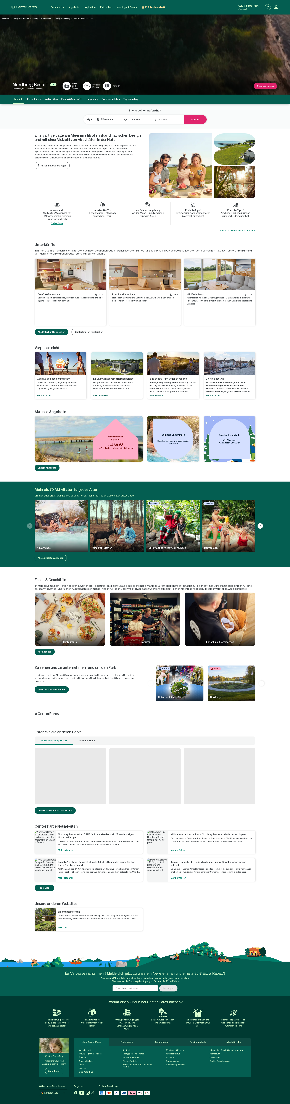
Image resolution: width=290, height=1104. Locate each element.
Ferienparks (57, 7)
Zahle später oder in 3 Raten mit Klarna (137, 1066)
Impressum (215, 1054)
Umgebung (92, 99)
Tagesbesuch (172, 1061)
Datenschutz (216, 1057)
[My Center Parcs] (276, 7)
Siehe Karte (57, 223)
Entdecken (106, 7)
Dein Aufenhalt (86, 1072)
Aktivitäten (51, 99)
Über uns (83, 1057)
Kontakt (126, 1050)
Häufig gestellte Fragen (134, 1054)
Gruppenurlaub (173, 1054)
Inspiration (90, 7)
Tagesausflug (130, 99)
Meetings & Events (127, 7)
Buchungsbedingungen (141, 981)
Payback (170, 1057)
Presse (82, 1068)
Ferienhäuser (34, 99)
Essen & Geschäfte (71, 99)
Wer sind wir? (85, 1050)
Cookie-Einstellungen (220, 1061)
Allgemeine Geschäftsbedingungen (226, 1050)
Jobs (81, 1065)
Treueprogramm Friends (90, 1054)
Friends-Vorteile (130, 1061)
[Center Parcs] (24, 7)
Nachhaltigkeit (86, 1061)
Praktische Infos (111, 99)
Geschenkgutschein (175, 1065)
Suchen (195, 119)
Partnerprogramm (131, 1057)
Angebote (73, 7)
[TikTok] (92, 1093)
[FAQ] (268, 7)
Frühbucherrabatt (155, 7)
